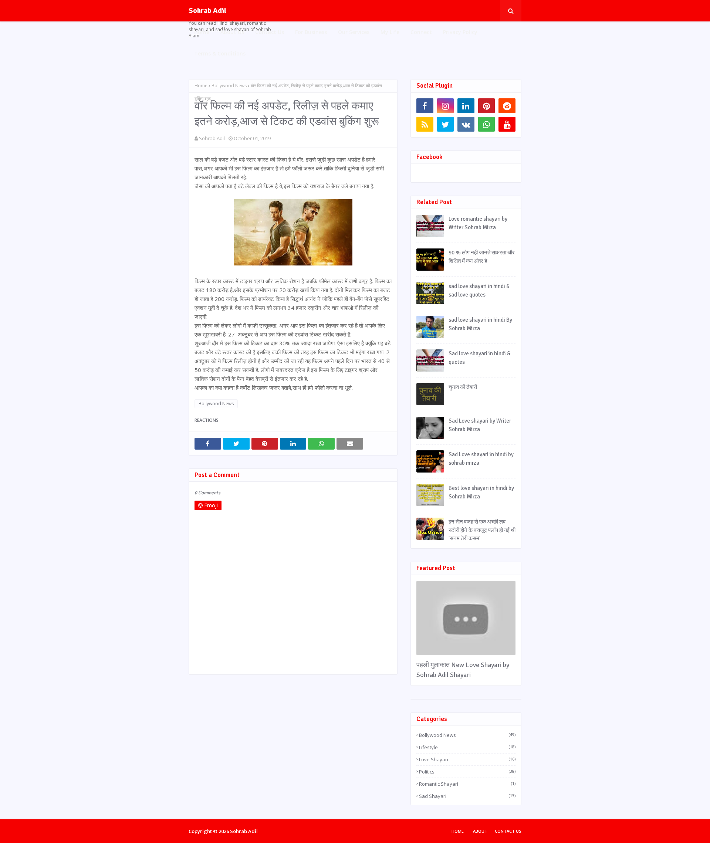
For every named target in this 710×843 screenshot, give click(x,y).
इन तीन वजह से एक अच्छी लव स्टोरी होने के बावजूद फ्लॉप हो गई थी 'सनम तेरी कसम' (482, 530)
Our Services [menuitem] (353, 31)
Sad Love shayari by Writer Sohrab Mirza (480, 425)
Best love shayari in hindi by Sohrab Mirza (481, 492)
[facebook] (424, 105)
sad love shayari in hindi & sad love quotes (479, 290)
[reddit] (506, 105)
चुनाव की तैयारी (463, 387)
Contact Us (508, 831)
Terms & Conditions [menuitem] (220, 53)
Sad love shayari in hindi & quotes (479, 357)
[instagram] (445, 105)
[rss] (424, 124)
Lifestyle (467, 747)
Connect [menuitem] (421, 31)
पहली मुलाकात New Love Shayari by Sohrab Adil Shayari (462, 670)
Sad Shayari (467, 796)
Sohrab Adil (207, 10)
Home (201, 85)
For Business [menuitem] (311, 31)
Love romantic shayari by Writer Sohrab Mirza (478, 223)
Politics (467, 771)
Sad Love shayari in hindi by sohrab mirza (481, 458)
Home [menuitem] (201, 31)
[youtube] (506, 124)
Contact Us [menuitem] (269, 31)
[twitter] (445, 124)
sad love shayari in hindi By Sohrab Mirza (480, 324)
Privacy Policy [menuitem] (460, 31)
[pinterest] (486, 105)
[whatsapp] (486, 124)
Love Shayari (467, 759)
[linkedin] (465, 105)
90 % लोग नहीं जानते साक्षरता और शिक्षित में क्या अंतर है (482, 256)
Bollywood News (229, 85)
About (480, 831)
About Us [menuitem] (232, 31)
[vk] (465, 124)
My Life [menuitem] (390, 31)
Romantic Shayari (467, 784)
